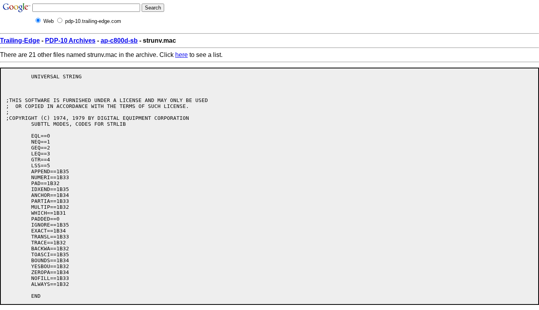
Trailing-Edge (20, 40)
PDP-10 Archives (70, 40)
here (181, 54)
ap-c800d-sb (119, 40)
